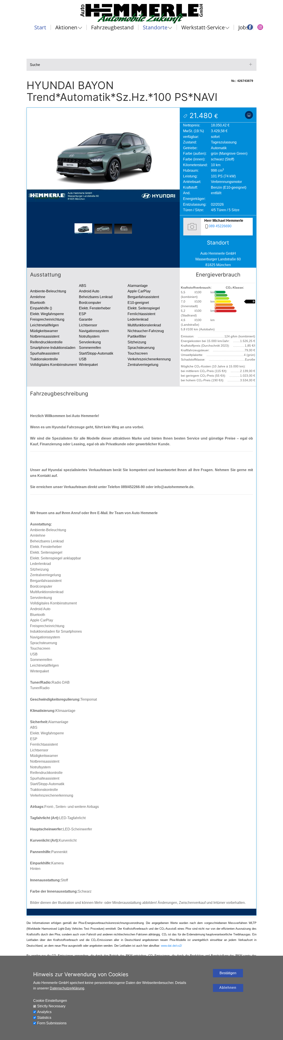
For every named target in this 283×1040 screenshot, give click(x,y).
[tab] (83, 228)
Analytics (44, 1012)
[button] (103, 154)
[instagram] (260, 27)
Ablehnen (227, 987)
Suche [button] (35, 65)
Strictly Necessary (51, 1006)
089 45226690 (220, 226)
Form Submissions (52, 1023)
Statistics (44, 1017)
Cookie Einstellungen (50, 1000)
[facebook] (250, 27)
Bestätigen (228, 973)
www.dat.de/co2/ (171, 945)
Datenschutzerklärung (67, 988)
